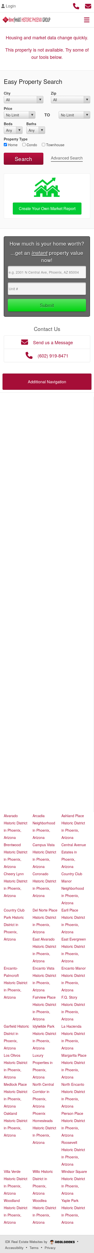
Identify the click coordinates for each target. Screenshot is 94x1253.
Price (8, 108)
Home (12, 144)
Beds (8, 123)
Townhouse (54, 144)
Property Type (16, 138)
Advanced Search (67, 158)
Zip (53, 93)
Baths (31, 123)
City (7, 93)
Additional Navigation (47, 382)
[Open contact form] (88, 5)
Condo (31, 144)
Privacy (50, 1247)
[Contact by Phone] (76, 5)
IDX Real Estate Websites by (26, 1241)
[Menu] (87, 20)
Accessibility (14, 1247)
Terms (34, 1247)
